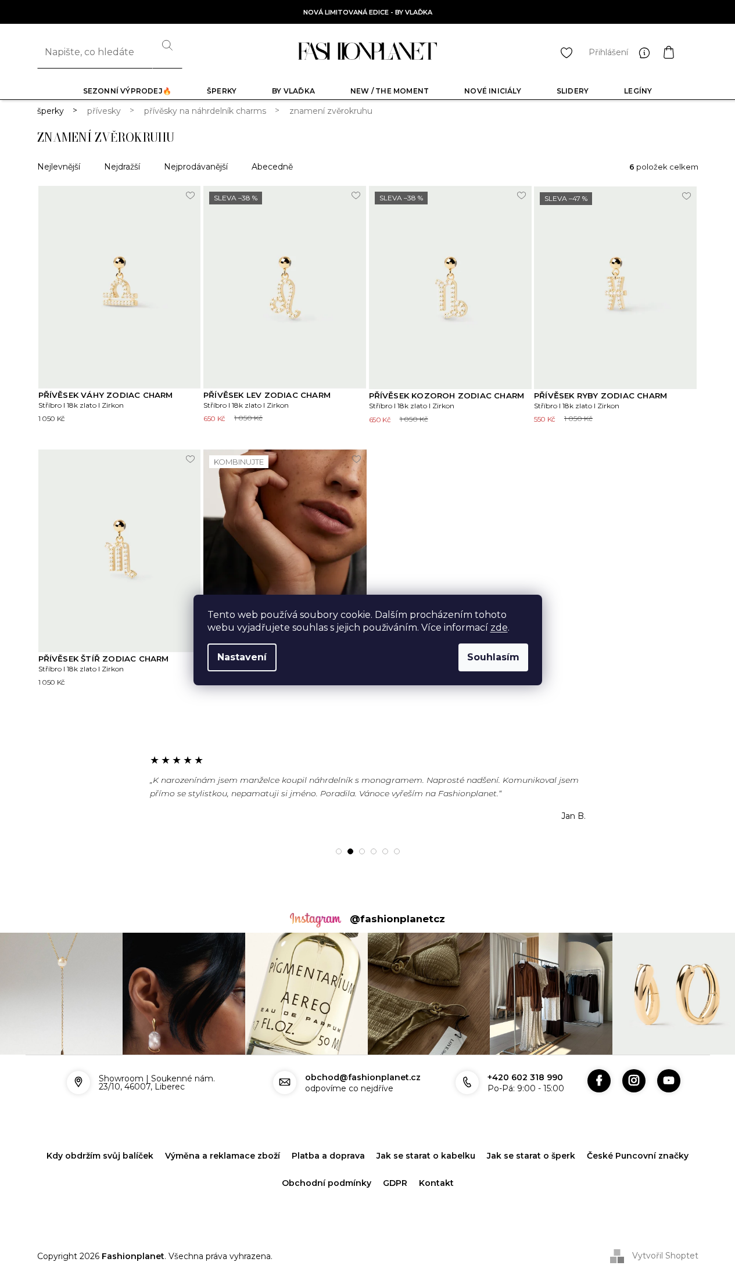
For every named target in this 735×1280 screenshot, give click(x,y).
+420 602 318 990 (525, 1077)
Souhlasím (493, 657)
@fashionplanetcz (397, 919)
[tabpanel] (367, 787)
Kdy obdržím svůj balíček (99, 1155)
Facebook (599, 1080)
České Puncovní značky (638, 1155)
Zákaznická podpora (647, 52)
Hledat (167, 52)
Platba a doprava (328, 1155)
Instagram (634, 1080)
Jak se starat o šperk (531, 1155)
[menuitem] (127, 91)
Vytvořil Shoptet (665, 1255)
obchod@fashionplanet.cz (363, 1077)
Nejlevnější (58, 166)
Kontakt (436, 1183)
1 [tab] (339, 851)
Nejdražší (122, 166)
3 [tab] (362, 851)
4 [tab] (374, 851)
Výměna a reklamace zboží (222, 1155)
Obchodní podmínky (326, 1183)
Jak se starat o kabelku (426, 1155)
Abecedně (272, 166)
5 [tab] (385, 851)
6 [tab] (397, 851)
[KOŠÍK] (680, 52)
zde (499, 627)
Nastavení (242, 657)
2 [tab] (350, 851)
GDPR (395, 1183)
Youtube (668, 1080)
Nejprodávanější (196, 166)
